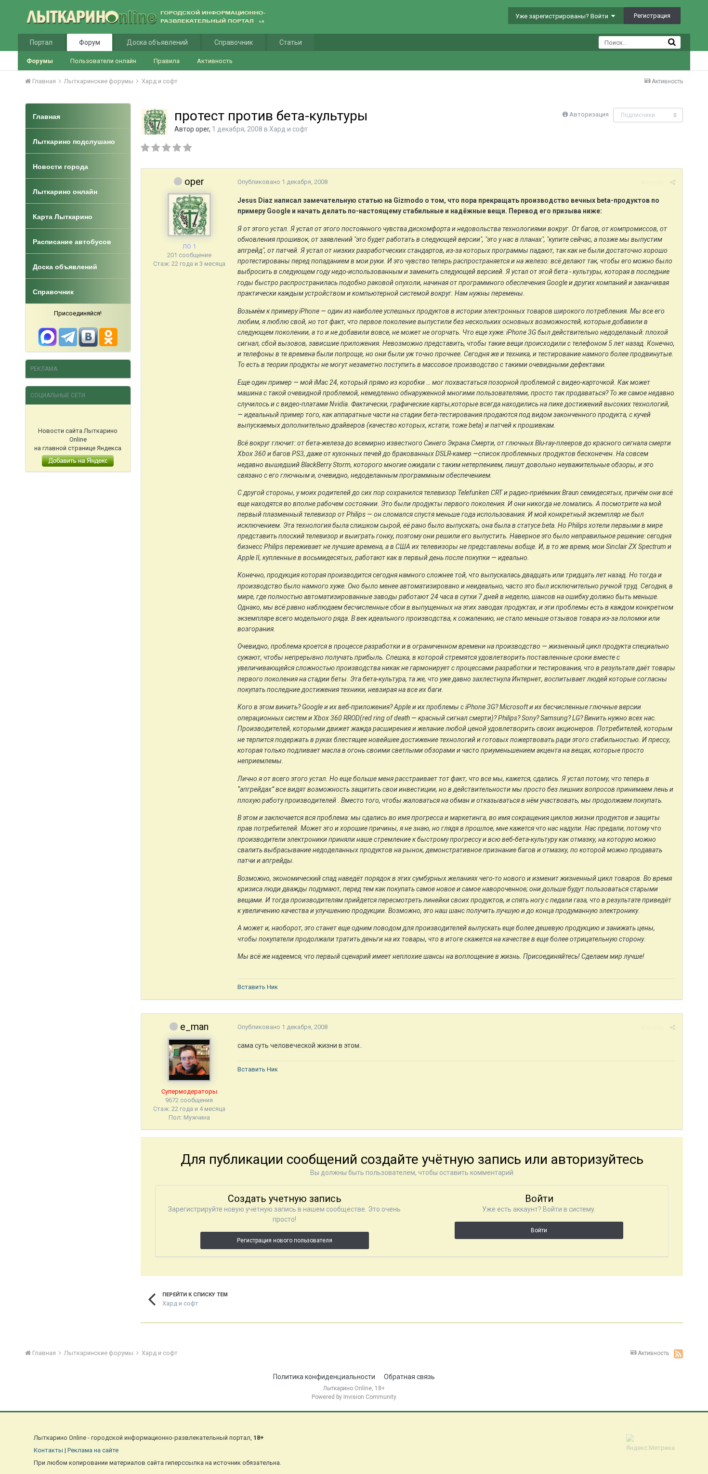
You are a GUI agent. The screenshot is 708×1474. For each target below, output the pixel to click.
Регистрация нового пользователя (284, 1240)
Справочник (233, 42)
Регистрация (652, 15)
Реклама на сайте (92, 1450)
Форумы (39, 61)
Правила (167, 61)
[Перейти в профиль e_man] (189, 1060)
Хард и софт (288, 129)
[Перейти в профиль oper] (155, 122)
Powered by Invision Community (354, 1397)
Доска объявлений (157, 42)
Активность (215, 61)
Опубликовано (282, 181)
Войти (539, 1230)
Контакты (48, 1450)
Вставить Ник (257, 987)
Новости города (60, 166)
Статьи (290, 42)
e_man (194, 1026)
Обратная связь (409, 1377)
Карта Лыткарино (62, 217)
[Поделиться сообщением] (672, 182)
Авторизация (589, 114)
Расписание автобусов (72, 242)
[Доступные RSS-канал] (678, 1353)
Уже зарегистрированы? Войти (563, 16)
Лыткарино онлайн (65, 192)
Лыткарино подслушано (74, 141)
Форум (89, 42)
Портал (41, 42)
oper (202, 129)
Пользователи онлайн (103, 61)
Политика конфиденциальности (324, 1377)
